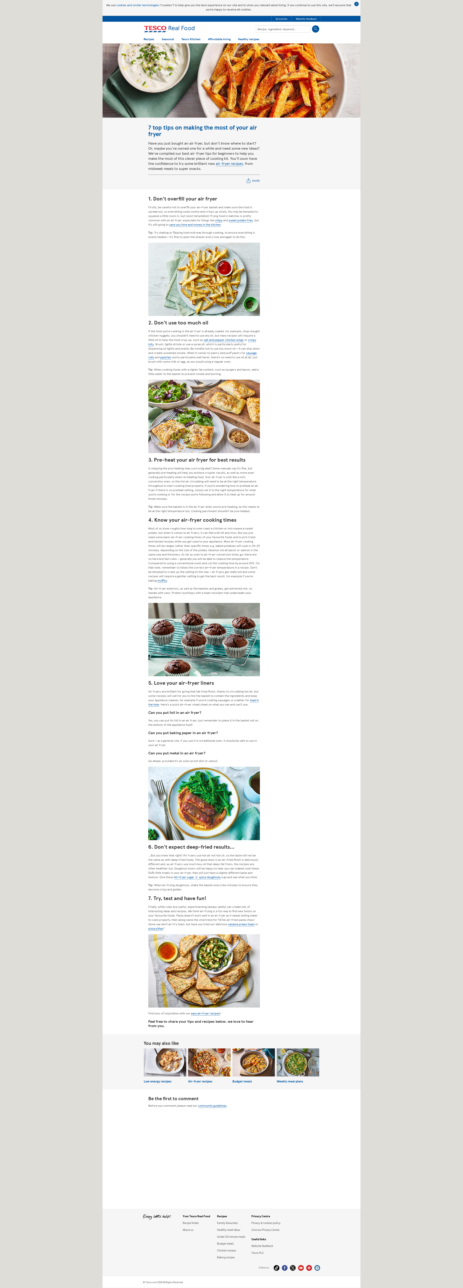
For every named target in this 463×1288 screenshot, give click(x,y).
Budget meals (225, 1243)
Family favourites (227, 1222)
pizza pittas (155, 928)
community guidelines (212, 1105)
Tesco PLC (257, 1252)
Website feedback (262, 1245)
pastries (165, 357)
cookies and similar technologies (137, 5)
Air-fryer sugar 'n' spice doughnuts (197, 877)
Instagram (317, 1268)
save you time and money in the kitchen (195, 224)
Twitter (293, 1268)
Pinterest (309, 1268)
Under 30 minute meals (231, 1236)
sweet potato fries (241, 220)
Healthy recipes (248, 39)
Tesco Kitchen (191, 39)
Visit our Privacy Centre (265, 1229)
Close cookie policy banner (356, 4)
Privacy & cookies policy (266, 1222)
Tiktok (276, 1268)
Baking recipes (226, 1257)
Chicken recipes (226, 1250)
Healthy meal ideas (228, 1229)
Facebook (285, 1268)
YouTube (301, 1268)
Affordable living (219, 39)
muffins (162, 580)
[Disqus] (231, 1157)
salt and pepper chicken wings (224, 340)
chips (218, 220)
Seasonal (168, 39)
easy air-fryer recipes (205, 1013)
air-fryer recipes (229, 163)
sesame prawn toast (241, 924)
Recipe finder (191, 1222)
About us (188, 1229)
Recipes (149, 39)
